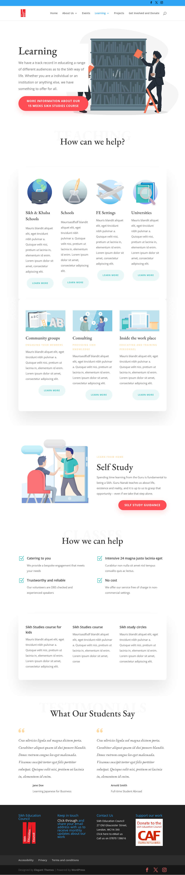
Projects (119, 13)
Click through (67, 820)
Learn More (40, 283)
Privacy (42, 860)
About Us (68, 13)
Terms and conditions (65, 860)
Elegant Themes (44, 870)
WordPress (78, 870)
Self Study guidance (142, 505)
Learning (100, 13)
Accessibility (26, 860)
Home (54, 13)
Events (86, 13)
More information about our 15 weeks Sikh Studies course (53, 103)
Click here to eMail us (110, 834)
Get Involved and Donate (144, 13)
